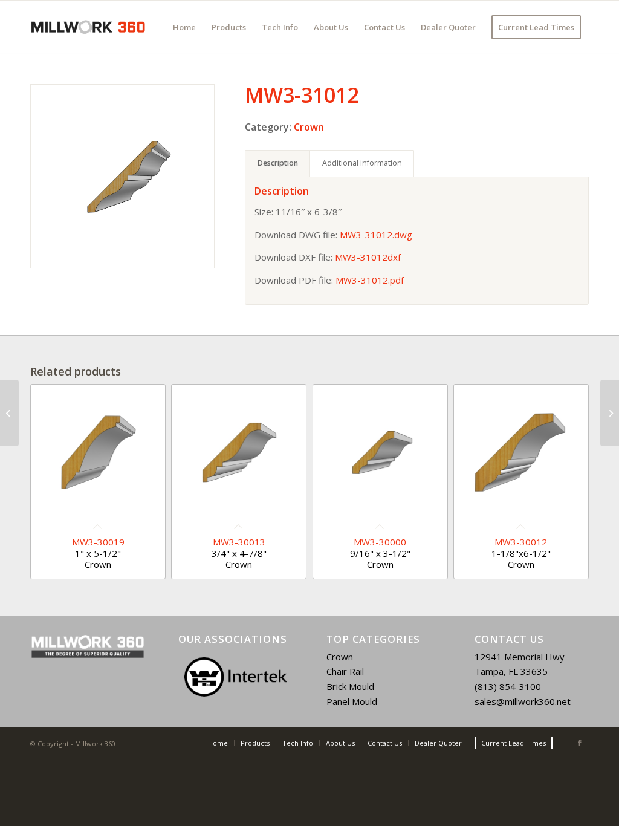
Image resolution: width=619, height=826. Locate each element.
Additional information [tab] (362, 163)
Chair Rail (345, 671)
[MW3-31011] (9, 413)
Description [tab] (278, 163)
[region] (235, 676)
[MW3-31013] (609, 413)
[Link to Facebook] (580, 742)
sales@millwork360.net (523, 701)
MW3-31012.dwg (376, 235)
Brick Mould (350, 686)
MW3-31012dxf (368, 257)
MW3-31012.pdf (369, 280)
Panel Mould (351, 701)
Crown (309, 127)
